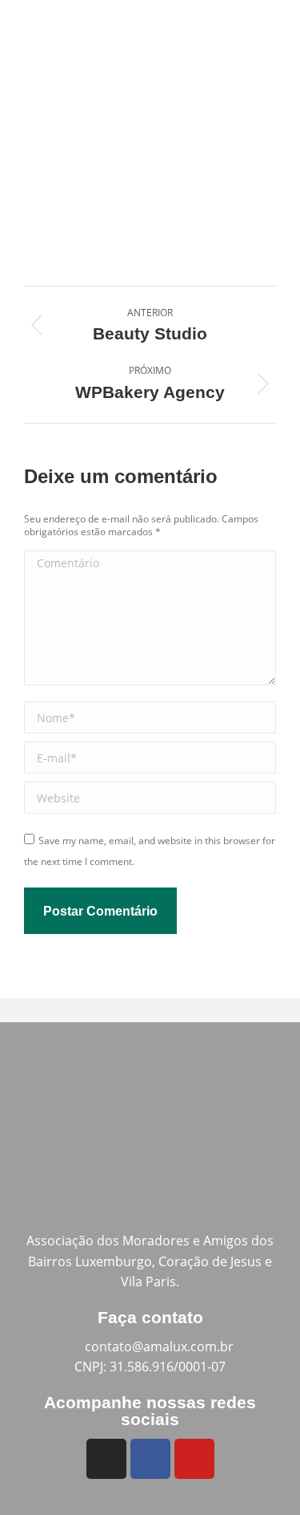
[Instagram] (106, 1459)
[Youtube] (194, 1459)
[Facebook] (150, 1459)
